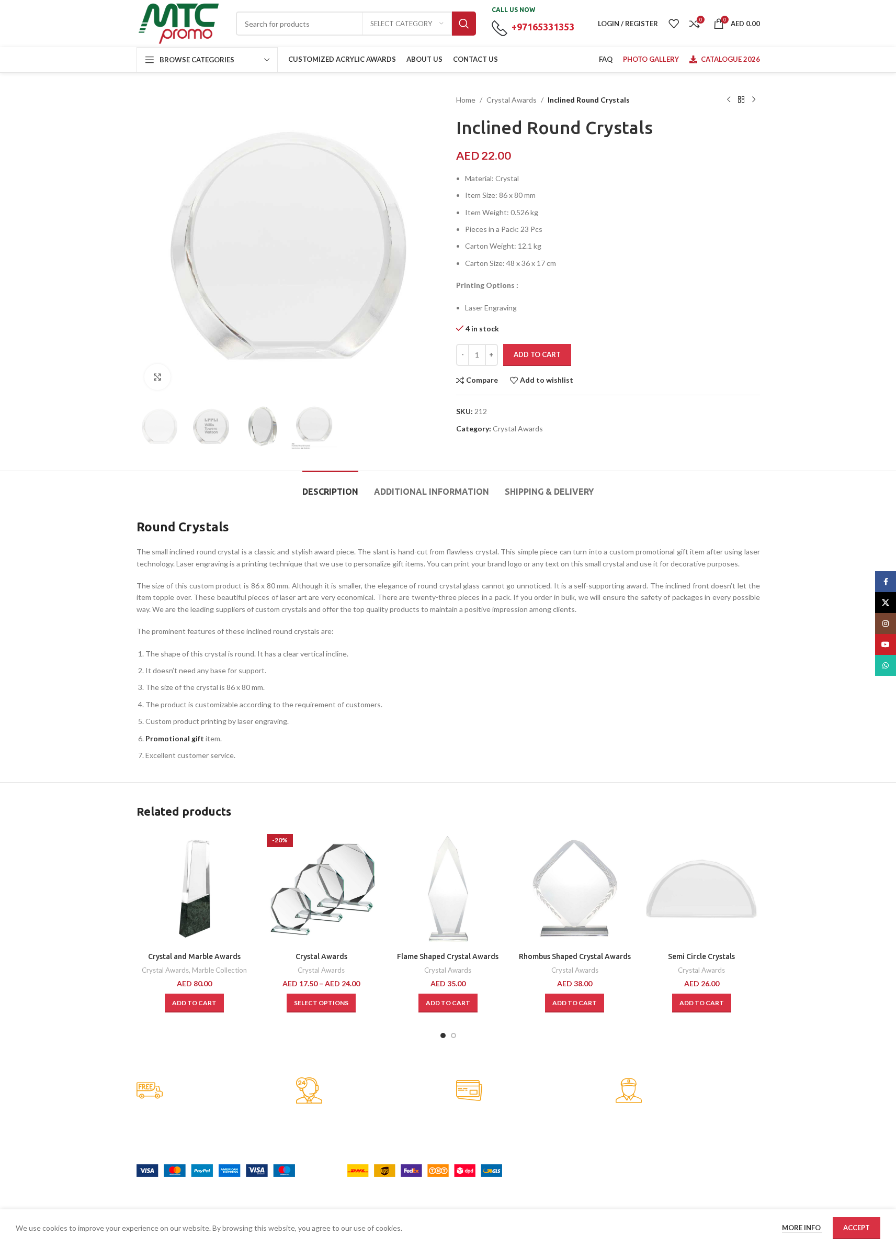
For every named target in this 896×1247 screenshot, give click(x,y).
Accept (856, 1227)
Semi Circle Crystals (701, 956)
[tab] (330, 487)
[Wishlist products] (673, 23)
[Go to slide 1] (443, 1035)
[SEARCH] (464, 24)
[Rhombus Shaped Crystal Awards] (575, 888)
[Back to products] (741, 100)
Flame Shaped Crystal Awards (447, 956)
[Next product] (753, 100)
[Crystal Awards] (321, 888)
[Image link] (216, 1169)
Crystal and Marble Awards (194, 956)
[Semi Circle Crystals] (701, 888)
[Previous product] (728, 100)
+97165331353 (543, 26)
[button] (194, 1003)
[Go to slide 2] (453, 1035)
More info (802, 1227)
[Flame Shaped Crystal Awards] (448, 888)
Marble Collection (219, 970)
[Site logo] (178, 22)
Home (465, 99)
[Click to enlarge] (157, 377)
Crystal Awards (511, 99)
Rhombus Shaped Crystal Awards (575, 956)
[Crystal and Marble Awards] (195, 888)
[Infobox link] (208, 1091)
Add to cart (537, 354)
